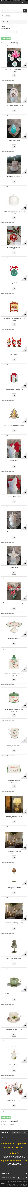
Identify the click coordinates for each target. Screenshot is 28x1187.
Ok (2, 1183)
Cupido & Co (14, 640)
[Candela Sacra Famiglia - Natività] (14, 93)
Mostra (2, 34)
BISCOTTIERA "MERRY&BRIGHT (14, 709)
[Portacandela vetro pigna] (14, 875)
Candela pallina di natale (14, 532)
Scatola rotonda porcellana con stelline (14, 211)
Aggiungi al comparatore (8, 80)
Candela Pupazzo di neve (14, 496)
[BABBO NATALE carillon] (14, 1088)
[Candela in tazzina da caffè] (14, 1017)
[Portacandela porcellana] (14, 235)
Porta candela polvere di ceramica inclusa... (14, 70)
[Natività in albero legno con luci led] (14, 413)
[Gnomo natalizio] (14, 342)
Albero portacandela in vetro (14, 958)
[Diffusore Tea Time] (14, 1053)
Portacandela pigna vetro (14, 851)
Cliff (14, 248)
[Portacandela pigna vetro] (14, 839)
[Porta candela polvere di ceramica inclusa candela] (14, 57)
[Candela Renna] (14, 448)
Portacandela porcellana (14, 247)
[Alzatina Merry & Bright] (14, 626)
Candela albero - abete (14, 140)
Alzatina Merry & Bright (14, 638)
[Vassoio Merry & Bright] (14, 768)
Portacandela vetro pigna (14, 887)
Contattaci (24, 2)
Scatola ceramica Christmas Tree (14, 389)
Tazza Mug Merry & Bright (14, 745)
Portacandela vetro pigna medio (14, 922)
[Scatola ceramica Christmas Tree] (14, 377)
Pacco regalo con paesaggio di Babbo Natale (14, 319)
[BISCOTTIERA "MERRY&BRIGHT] (14, 697)
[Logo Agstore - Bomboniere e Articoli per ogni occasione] (14, 0)
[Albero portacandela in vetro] (14, 946)
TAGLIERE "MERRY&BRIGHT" (14, 674)
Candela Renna (14, 460)
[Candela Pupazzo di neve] (14, 484)
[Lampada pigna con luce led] (14, 804)
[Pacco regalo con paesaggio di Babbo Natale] (14, 306)
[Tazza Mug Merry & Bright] (14, 733)
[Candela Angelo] (14, 555)
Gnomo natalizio (14, 354)
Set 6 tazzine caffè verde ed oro (14, 994)
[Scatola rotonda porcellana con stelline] (14, 199)
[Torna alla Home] (2, 16)
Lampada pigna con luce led (14, 816)
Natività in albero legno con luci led (14, 425)
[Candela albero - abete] (14, 128)
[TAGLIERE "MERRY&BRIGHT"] (14, 662)
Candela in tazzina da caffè (14, 1029)
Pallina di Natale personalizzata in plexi (14, 603)
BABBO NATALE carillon (14, 1100)
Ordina (2, 32)
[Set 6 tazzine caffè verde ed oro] (14, 982)
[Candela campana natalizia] (14, 164)
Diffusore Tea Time (14, 1065)
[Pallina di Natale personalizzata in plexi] (14, 591)
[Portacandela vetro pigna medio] (14, 910)
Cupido (14, 213)
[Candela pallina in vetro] (14, 271)
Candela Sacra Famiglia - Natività (14, 105)
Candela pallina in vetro (14, 283)
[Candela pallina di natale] (14, 520)
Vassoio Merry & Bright (14, 780)
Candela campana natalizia (14, 176)
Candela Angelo (14, 567)
